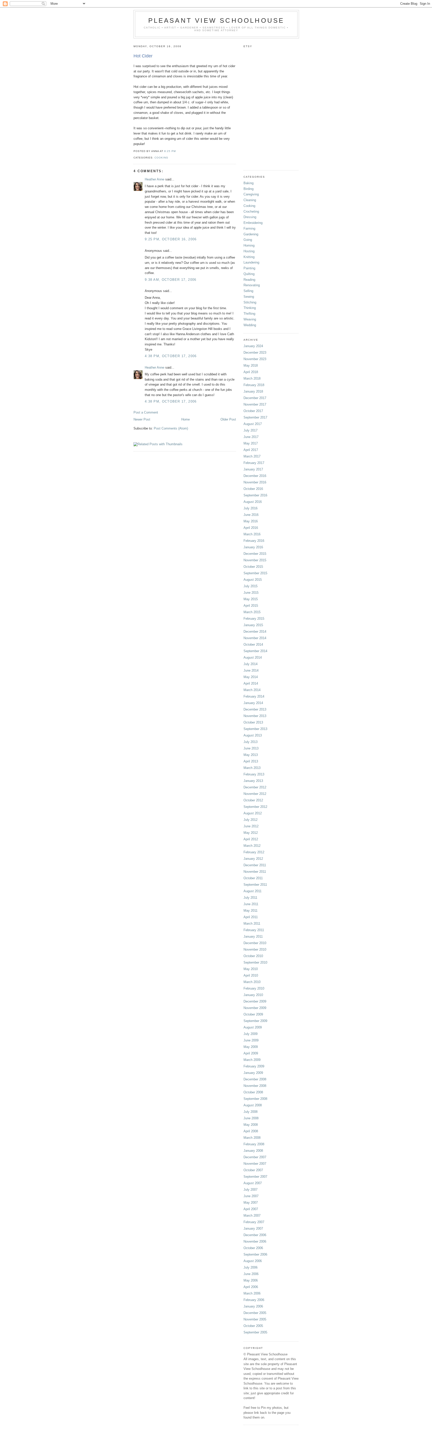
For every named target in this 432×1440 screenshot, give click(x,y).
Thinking (250, 308)
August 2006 (253, 1261)
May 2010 (251, 969)
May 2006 (251, 1280)
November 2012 (255, 794)
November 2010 (255, 949)
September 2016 (255, 495)
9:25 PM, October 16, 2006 (171, 239)
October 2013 (253, 722)
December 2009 (255, 1001)
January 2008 (253, 1150)
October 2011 (253, 878)
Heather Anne (154, 179)
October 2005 (253, 1326)
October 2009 (253, 1014)
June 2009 (251, 1040)
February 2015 (254, 618)
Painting (249, 268)
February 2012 (254, 852)
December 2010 (255, 943)
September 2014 (255, 651)
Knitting (249, 257)
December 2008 (255, 1079)
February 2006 (254, 1300)
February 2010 (254, 988)
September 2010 (255, 962)
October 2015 (253, 567)
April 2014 (251, 683)
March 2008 (252, 1138)
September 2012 (255, 807)
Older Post (228, 419)
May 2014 (251, 677)
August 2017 (253, 424)
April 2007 (251, 1209)
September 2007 (255, 1176)
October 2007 (253, 1170)
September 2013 (255, 729)
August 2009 (253, 1027)
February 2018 (254, 385)
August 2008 (253, 1105)
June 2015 (251, 592)
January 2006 (253, 1306)
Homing (249, 245)
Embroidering (253, 223)
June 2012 (251, 826)
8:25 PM (170, 151)
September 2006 (255, 1254)
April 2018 (251, 372)
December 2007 (255, 1157)
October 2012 (253, 800)
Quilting (249, 274)
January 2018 (253, 391)
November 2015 (255, 560)
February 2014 (254, 696)
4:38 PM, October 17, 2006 (171, 356)
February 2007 (254, 1222)
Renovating (252, 285)
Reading (249, 280)
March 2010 (252, 982)
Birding (249, 189)
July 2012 (251, 820)
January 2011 (253, 936)
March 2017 (252, 456)
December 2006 (255, 1235)
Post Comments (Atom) (171, 428)
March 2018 (252, 378)
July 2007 (251, 1189)
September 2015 (255, 573)
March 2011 (252, 923)
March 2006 (252, 1293)
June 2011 (251, 904)
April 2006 (251, 1287)
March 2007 (252, 1215)
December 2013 (255, 709)
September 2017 (255, 417)
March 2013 (252, 768)
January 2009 (253, 1073)
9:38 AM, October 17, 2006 (170, 280)
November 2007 (255, 1163)
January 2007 (253, 1228)
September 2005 (255, 1332)
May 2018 (251, 365)
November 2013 (255, 716)
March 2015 (252, 612)
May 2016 (251, 521)
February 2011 (254, 930)
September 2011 (255, 884)
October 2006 (253, 1248)
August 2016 (253, 502)
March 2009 (252, 1060)
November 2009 (255, 1008)
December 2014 (255, 631)
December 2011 (255, 865)
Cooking (161, 157)
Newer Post (142, 419)
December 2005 (255, 1313)
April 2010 (251, 975)
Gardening (251, 234)
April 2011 (251, 917)
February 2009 (254, 1066)
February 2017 (254, 463)
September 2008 (255, 1099)
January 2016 (253, 547)
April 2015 (251, 605)
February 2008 (254, 1144)
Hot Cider (143, 55)
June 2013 (251, 748)
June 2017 (251, 437)
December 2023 (255, 352)
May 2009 (251, 1047)
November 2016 (255, 482)
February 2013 (254, 774)
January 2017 (253, 469)
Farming (249, 228)
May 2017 (251, 443)
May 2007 (251, 1202)
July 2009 (251, 1034)
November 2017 (255, 404)
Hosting (249, 251)
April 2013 (251, 761)
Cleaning (250, 200)
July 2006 (251, 1267)
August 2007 (253, 1183)
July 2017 (251, 430)
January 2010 (253, 995)
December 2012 (255, 787)
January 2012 (253, 859)
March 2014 (252, 690)
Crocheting (251, 211)
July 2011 (250, 897)
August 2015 (253, 579)
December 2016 (255, 476)
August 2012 (253, 813)
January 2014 (253, 703)
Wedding (250, 325)
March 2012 (252, 846)
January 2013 (253, 781)
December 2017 (255, 398)
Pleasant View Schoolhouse (216, 20)
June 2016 (251, 515)
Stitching (250, 302)
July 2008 (251, 1112)
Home (185, 419)
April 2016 (251, 528)
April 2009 (251, 1053)
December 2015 (255, 554)
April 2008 (251, 1131)
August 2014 (253, 657)
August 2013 (253, 735)
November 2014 (255, 638)
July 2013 (251, 742)
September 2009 (255, 1021)
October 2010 (253, 956)
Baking (249, 183)
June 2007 (251, 1196)
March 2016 (252, 534)
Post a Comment (146, 412)
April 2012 (251, 839)
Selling (248, 291)
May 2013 (251, 755)
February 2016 (254, 541)
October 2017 (253, 411)
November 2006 (255, 1241)
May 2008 (251, 1125)
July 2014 (251, 664)
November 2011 (255, 871)
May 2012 (251, 833)
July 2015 (251, 586)
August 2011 (253, 891)
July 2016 (251, 508)
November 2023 (255, 359)
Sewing (249, 296)
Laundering (251, 262)
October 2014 (253, 644)
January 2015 (253, 625)
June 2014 (251, 670)
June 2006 (251, 1274)
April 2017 (251, 450)
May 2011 (251, 910)
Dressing (250, 217)
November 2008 (255, 1086)
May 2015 (251, 599)
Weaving (250, 319)
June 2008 (251, 1118)
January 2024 (253, 346)
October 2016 (253, 489)
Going (248, 240)
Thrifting (249, 313)
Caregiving (251, 194)
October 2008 (253, 1092)
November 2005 (255, 1319)
